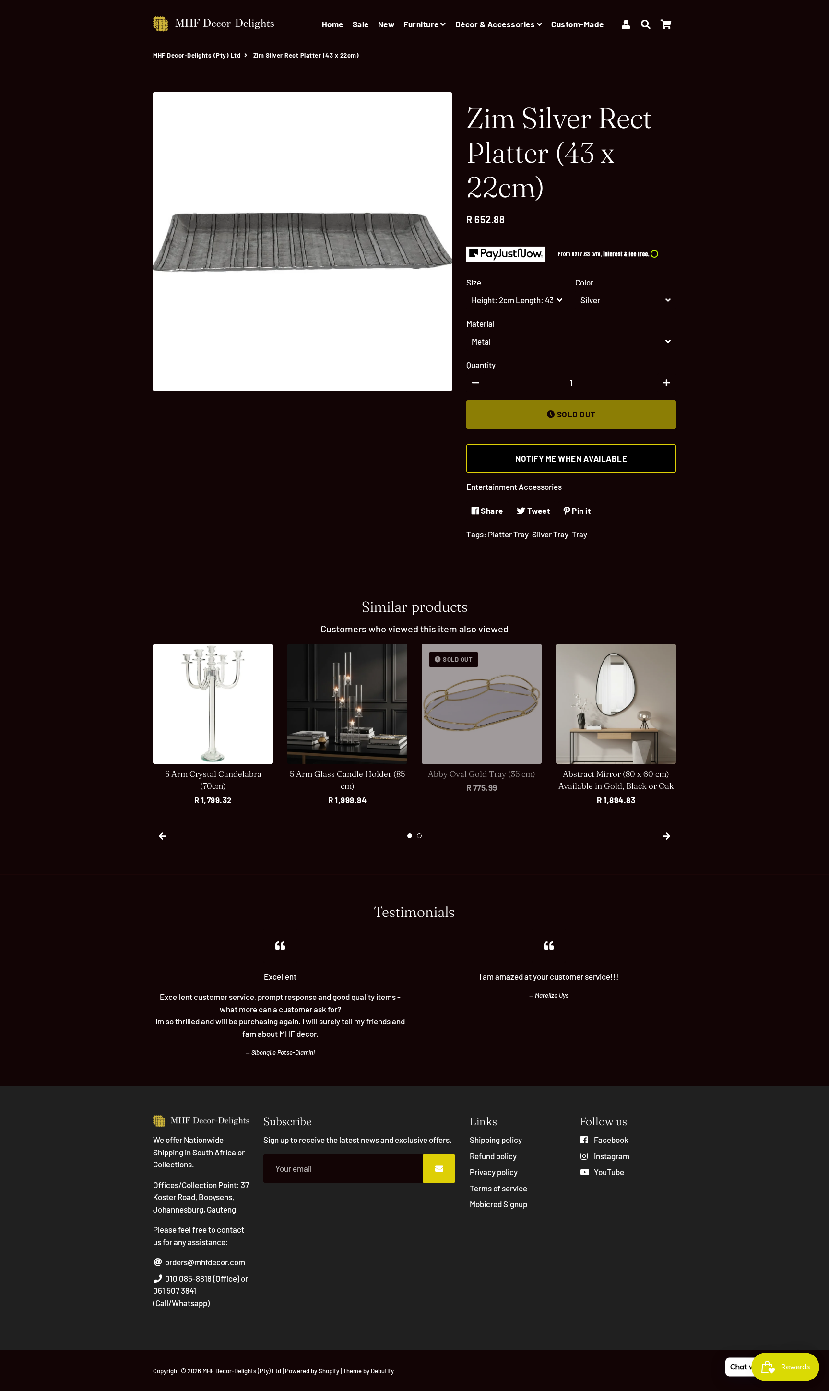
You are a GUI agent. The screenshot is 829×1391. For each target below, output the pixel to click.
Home (332, 24)
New (386, 24)
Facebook (610, 1139)
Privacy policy (494, 1172)
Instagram (610, 1156)
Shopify (329, 1371)
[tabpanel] (213, 725)
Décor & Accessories (496, 24)
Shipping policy (496, 1139)
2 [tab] (419, 835)
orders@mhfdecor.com (204, 1262)
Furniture (421, 24)
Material (480, 323)
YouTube (608, 1172)
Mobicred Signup (498, 1204)
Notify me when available (571, 458)
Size (473, 282)
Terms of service (498, 1188)
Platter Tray (508, 534)
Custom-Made (577, 24)
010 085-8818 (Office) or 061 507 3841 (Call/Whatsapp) (200, 1290)
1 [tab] (409, 835)
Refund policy (493, 1156)
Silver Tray (550, 534)
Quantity (481, 364)
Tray (579, 534)
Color (584, 282)
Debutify (382, 1371)
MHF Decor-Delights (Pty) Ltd (196, 55)
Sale (361, 24)
